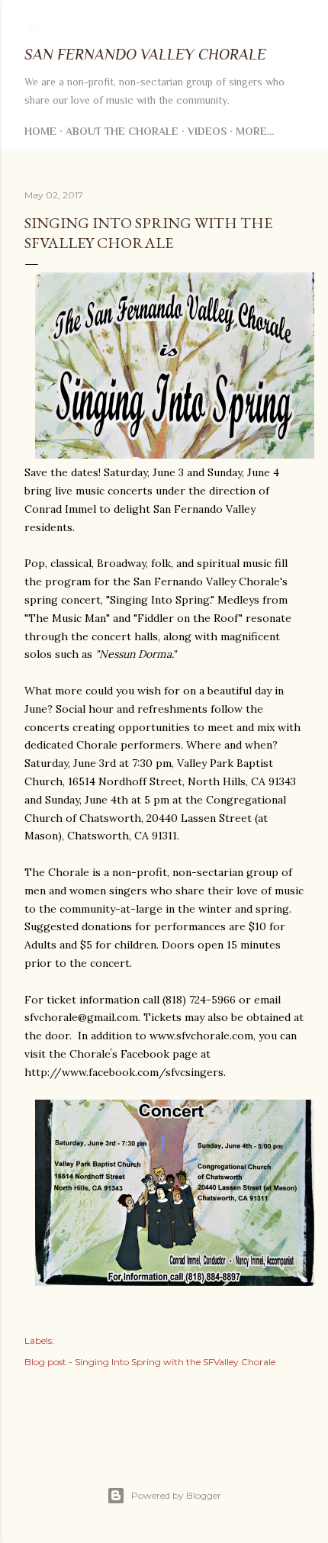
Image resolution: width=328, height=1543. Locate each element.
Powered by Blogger (176, 1495)
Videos (207, 131)
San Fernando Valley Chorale (145, 54)
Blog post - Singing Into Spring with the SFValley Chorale (149, 1361)
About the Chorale (122, 131)
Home (40, 131)
